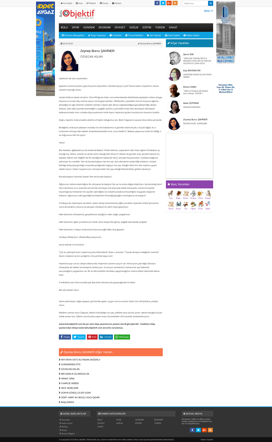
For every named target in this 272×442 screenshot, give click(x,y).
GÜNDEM (139, 419)
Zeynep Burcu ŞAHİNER (97, 51)
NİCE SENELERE (69, 388)
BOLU (99, 419)
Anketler (117, 35)
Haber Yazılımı (207, 440)
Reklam (92, 3)
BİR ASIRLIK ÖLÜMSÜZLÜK (74, 374)
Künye (105, 3)
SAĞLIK (119, 423)
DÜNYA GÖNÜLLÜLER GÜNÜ (75, 392)
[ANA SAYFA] (77, 19)
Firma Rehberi (135, 35)
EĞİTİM (138, 423)
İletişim (117, 3)
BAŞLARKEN (67, 402)
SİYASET (101, 423)
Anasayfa (65, 419)
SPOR (118, 419)
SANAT (100, 426)
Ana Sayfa (67, 3)
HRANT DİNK (67, 378)
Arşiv (80, 3)
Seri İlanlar (155, 35)
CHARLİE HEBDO (69, 383)
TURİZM (157, 423)
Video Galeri (192, 35)
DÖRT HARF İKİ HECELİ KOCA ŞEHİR (80, 397)
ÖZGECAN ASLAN (69, 369)
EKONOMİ (158, 419)
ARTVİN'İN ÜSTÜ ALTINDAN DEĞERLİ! (80, 359)
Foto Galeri (173, 35)
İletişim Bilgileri (68, 433)
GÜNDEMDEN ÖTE (70, 364)
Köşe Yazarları (98, 35)
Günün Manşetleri (74, 35)
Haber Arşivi (66, 423)
